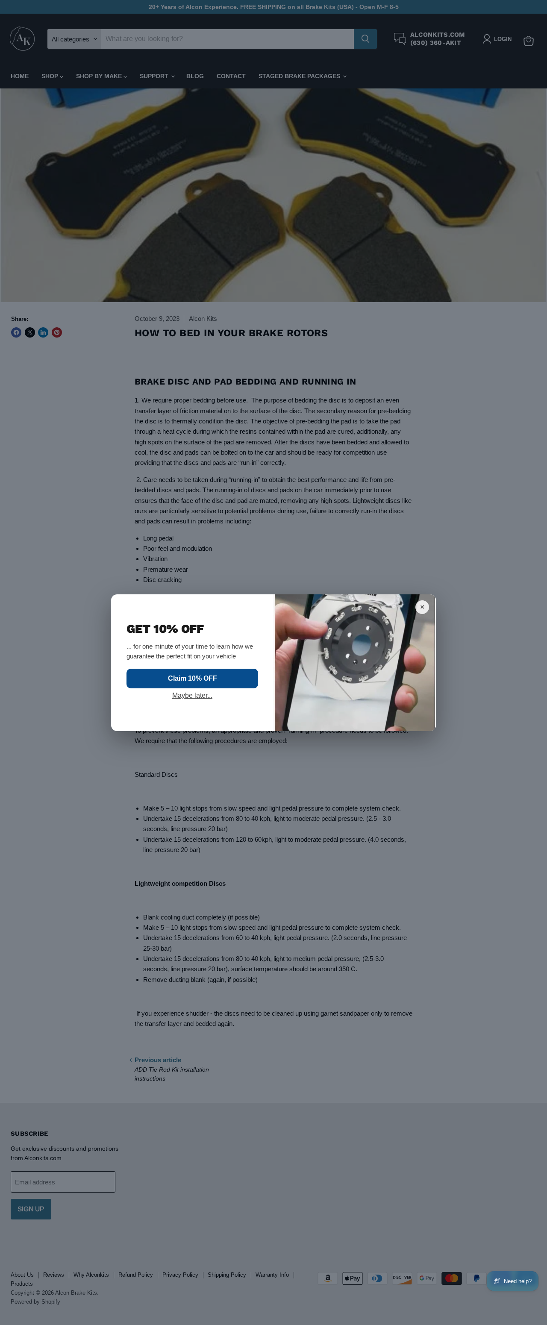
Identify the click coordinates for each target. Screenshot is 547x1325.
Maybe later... (192, 695)
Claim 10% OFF (192, 678)
